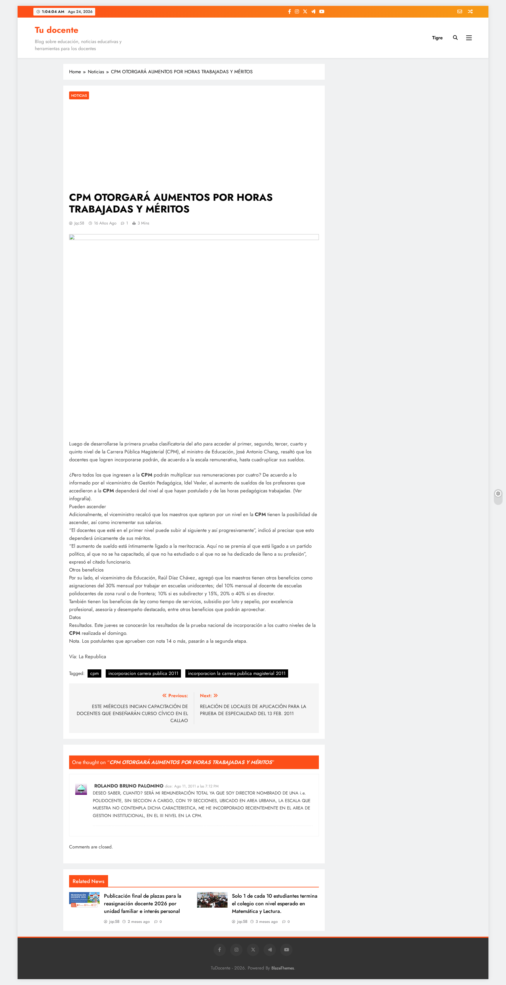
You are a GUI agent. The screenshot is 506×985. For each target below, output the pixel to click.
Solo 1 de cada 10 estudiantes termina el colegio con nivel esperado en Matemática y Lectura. (274, 903)
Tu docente (56, 30)
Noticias (79, 95)
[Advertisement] (194, 146)
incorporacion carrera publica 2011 (143, 673)
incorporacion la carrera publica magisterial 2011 (237, 673)
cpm (94, 673)
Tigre (437, 37)
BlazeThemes (282, 968)
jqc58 (79, 223)
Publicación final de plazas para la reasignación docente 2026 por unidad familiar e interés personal (142, 903)
